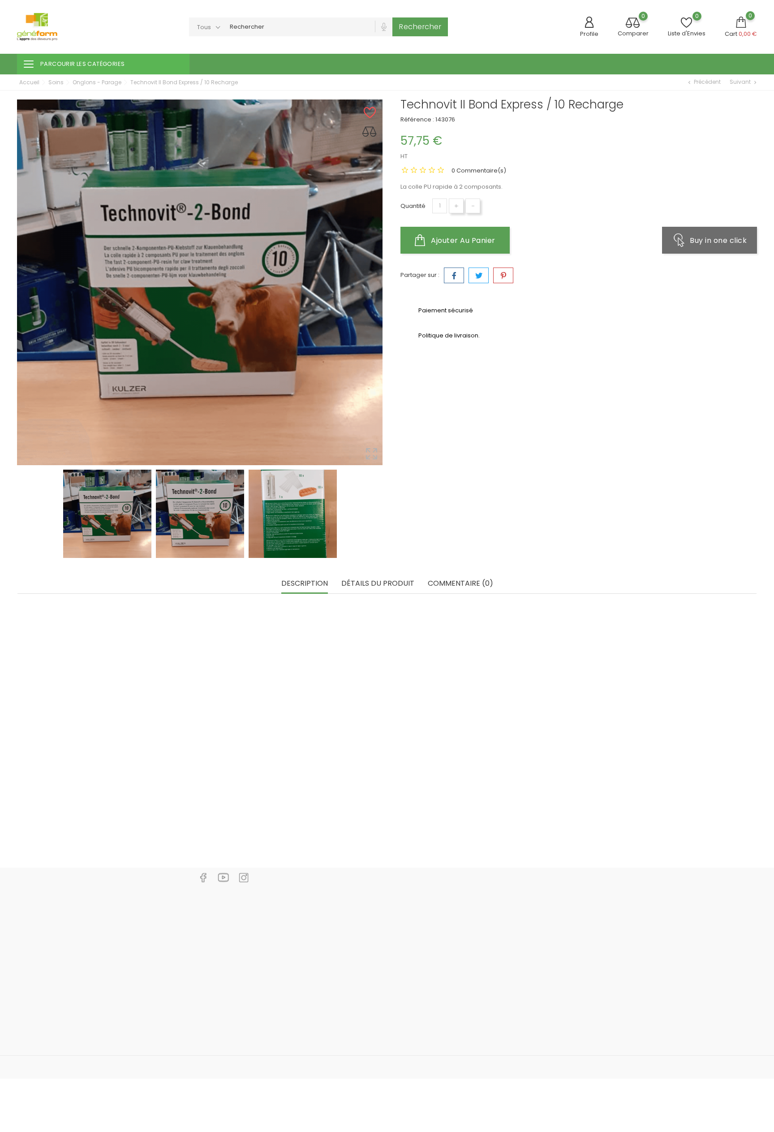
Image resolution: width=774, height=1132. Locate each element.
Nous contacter (423, 977)
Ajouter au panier (462, 240)
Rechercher (420, 27)
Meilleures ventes (301, 937)
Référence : (417, 119)
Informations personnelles (563, 910)
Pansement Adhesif (204, 811)
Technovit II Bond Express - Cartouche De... (386, 811)
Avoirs (534, 937)
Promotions (293, 910)
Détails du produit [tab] (377, 583)
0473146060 (44, 973)
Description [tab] (304, 583)
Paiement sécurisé (428, 964)
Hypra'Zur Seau (51, 811)
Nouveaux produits (303, 924)
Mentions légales (426, 924)
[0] (633, 23)
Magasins (415, 1004)
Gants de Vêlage (490, 811)
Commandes (544, 924)
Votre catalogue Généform (315, 950)
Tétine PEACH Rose (639, 811)
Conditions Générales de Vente (447, 937)
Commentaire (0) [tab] (460, 583)
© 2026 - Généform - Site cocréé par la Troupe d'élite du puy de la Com (121, 1067)
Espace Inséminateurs (308, 1039)
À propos (414, 950)
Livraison (413, 910)
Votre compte (551, 892)
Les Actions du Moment (309, 964)
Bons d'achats (546, 964)
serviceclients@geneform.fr (69, 987)
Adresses (539, 950)
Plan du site (417, 991)
